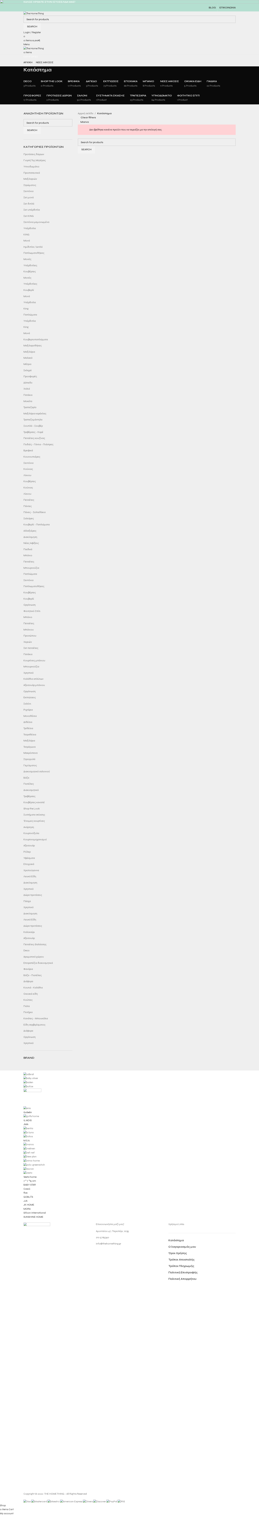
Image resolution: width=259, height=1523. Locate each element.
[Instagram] (100, 1253)
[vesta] (129, 1145)
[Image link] (36, 1356)
